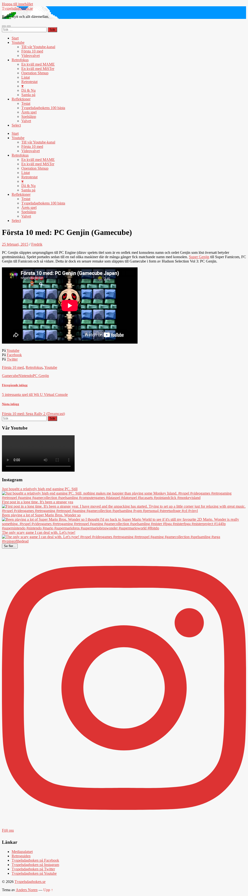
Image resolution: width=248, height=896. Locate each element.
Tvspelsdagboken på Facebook (35, 860)
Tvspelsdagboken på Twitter (33, 869)
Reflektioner (21, 99)
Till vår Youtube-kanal (38, 47)
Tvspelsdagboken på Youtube (34, 873)
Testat (25, 103)
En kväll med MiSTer (37, 69)
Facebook (14, 355)
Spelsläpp (28, 116)
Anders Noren (27, 890)
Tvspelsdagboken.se (17, 8)
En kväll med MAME (38, 64)
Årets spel (29, 112)
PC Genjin (41, 376)
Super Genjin (199, 257)
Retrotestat (29, 82)
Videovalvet (30, 55)
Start (15, 38)
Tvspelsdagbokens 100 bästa (43, 108)
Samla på (28, 95)
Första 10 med (32, 51)
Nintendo (25, 376)
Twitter (12, 359)
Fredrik (36, 244)
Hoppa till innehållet (17, 4)
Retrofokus (20, 60)
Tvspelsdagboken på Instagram (35, 865)
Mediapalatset (22, 852)
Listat (25, 77)
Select (16, 125)
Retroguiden (21, 856)
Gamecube (10, 376)
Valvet (26, 121)
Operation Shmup (34, 73)
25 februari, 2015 (15, 244)
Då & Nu (28, 90)
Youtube (18, 42)
